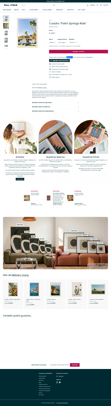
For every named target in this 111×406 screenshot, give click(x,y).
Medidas (71, 39)
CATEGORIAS (33, 10)
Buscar (40, 392)
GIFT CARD (81, 10)
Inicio (50, 20)
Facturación (42, 378)
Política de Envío (43, 384)
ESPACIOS (59, 10)
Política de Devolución (44, 386)
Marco (51, 39)
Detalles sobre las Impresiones (43, 111)
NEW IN (16, 10)
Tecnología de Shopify (62, 403)
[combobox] (38, 5)
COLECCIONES (47, 10)
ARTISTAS (70, 10)
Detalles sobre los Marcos (41, 107)
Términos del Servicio (44, 388)
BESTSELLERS (7, 10)
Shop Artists (20, 179)
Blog (40, 382)
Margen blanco (62, 39)
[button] (54, 208)
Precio (51, 30)
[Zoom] (27, 32)
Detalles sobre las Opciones (42, 102)
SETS (23, 10)
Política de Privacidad (44, 390)
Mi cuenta (41, 395)
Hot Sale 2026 (42, 376)
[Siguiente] (6, 48)
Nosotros (41, 380)
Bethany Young (53, 26)
